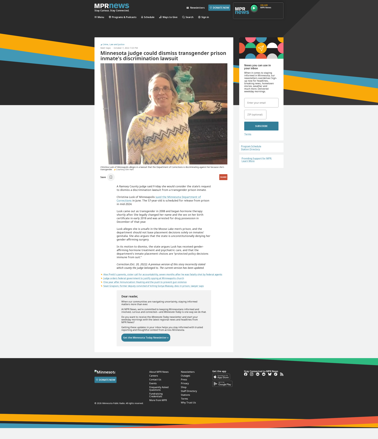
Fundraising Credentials (156, 395)
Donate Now (219, 7)
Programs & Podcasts (124, 17)
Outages (185, 375)
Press (184, 379)
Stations (185, 394)
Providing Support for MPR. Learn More (257, 160)
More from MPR (158, 400)
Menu (101, 17)
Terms (247, 134)
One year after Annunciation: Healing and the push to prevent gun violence (145, 282)
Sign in (205, 17)
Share (223, 177)
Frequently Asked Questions (158, 388)
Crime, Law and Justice (113, 44)
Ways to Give (170, 17)
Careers (153, 375)
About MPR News (159, 371)
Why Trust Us (188, 402)
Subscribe (261, 126)
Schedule (149, 17)
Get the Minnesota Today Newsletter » (145, 337)
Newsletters (188, 371)
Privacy (185, 383)
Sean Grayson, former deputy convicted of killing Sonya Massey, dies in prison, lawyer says (153, 286)
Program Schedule (251, 146)
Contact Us (155, 379)
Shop (183, 387)
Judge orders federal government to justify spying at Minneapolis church (143, 278)
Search (189, 17)
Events (153, 383)
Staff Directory (189, 391)
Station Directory (250, 149)
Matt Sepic (105, 47)
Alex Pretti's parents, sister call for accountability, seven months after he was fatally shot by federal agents (162, 274)
